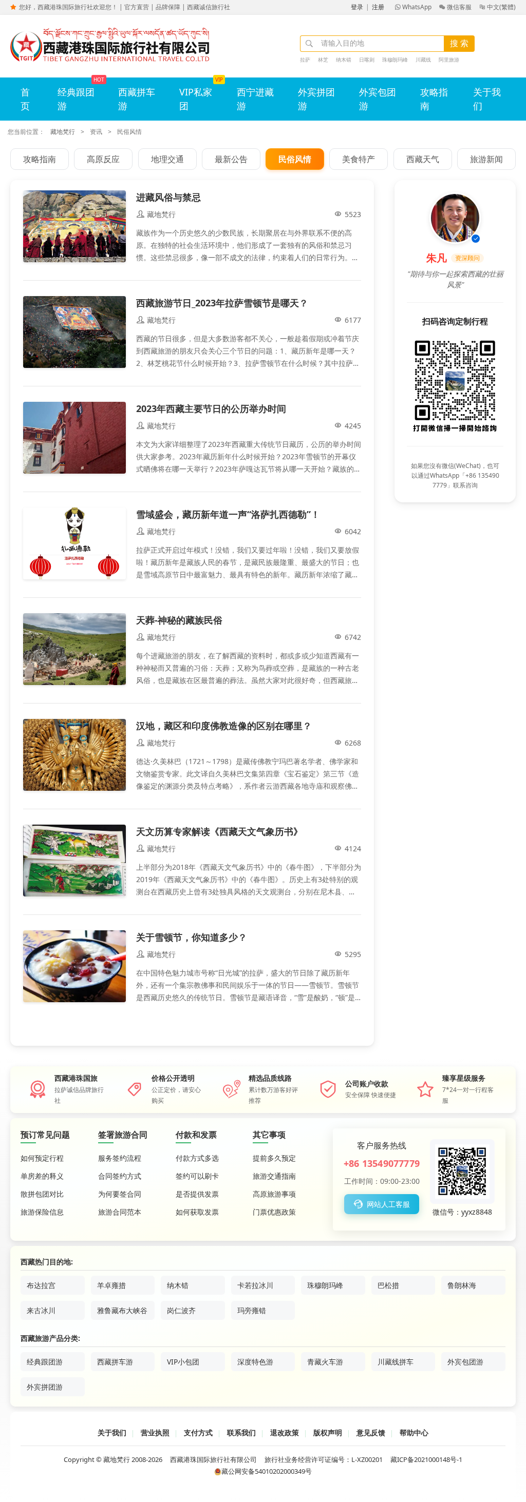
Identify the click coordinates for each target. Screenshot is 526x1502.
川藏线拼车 (396, 1362)
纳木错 (343, 59)
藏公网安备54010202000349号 (266, 1471)
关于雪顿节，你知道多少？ (191, 937)
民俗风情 (294, 159)
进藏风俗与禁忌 (168, 197)
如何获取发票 (197, 1212)
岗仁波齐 (181, 1310)
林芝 (323, 59)
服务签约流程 (119, 1158)
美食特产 (358, 159)
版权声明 (327, 1432)
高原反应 (103, 159)
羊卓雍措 (111, 1285)
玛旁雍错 (251, 1310)
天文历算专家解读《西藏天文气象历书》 (219, 831)
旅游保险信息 (42, 1212)
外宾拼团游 (316, 99)
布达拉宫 (41, 1285)
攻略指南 (434, 99)
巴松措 (388, 1285)
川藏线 (423, 59)
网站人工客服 (381, 1204)
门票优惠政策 (274, 1212)
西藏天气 (422, 159)
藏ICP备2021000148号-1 (426, 1459)
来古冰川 (41, 1310)
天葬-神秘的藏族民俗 (179, 620)
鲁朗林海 (461, 1285)
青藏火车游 (325, 1362)
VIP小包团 (183, 1362)
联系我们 (241, 1432)
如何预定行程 (42, 1158)
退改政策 (284, 1432)
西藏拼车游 (136, 99)
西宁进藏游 (255, 99)
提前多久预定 (274, 1158)
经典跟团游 (76, 99)
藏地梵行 (62, 131)
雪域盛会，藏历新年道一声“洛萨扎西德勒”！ (228, 514)
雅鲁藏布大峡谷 (122, 1310)
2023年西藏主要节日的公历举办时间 (211, 408)
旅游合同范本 (119, 1212)
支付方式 (198, 1432)
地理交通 (167, 159)
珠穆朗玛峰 (395, 59)
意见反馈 (370, 1432)
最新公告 (231, 159)
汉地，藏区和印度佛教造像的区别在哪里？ (224, 725)
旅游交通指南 (274, 1176)
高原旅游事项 (274, 1194)
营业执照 (155, 1432)
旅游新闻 (486, 159)
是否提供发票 (197, 1194)
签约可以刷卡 (197, 1176)
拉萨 (305, 59)
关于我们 (487, 99)
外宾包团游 (377, 99)
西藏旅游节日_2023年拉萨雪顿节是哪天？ (222, 303)
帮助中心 (414, 1432)
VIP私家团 (195, 99)
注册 (378, 7)
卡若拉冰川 (255, 1285)
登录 (357, 7)
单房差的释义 (42, 1176)
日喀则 (366, 59)
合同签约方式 (119, 1176)
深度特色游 (255, 1362)
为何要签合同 (119, 1194)
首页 (25, 99)
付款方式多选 (197, 1158)
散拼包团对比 (42, 1194)
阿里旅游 (449, 59)
